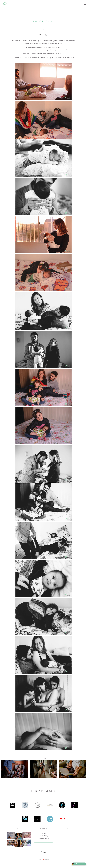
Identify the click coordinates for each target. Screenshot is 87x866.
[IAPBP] (25, 805)
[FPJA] (50, 819)
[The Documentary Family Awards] (50, 805)
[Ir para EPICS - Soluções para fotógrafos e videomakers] (43, 859)
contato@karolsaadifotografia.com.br (43, 837)
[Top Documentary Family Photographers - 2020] (25, 819)
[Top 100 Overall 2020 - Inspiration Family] (62, 805)
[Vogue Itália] (62, 819)
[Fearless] (12, 805)
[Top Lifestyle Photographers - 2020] (74, 805)
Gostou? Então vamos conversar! (43, 844)
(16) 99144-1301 (43, 833)
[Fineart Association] (37, 819)
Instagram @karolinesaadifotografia (43, 790)
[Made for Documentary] (37, 805)
